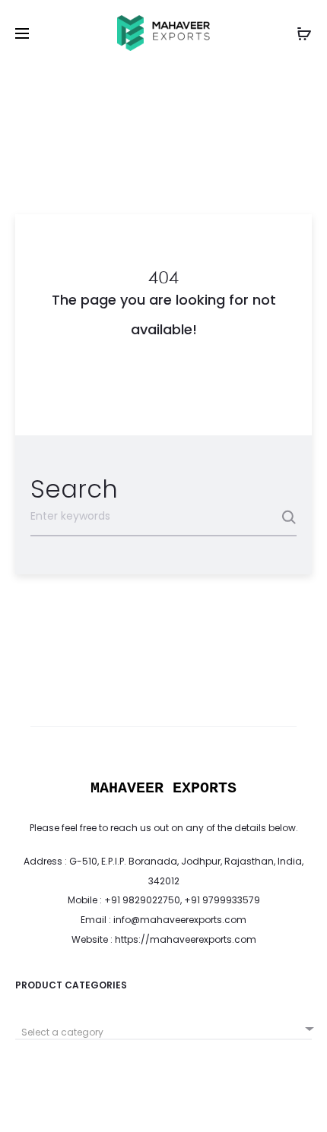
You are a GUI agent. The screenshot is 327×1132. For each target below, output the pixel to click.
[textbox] (163, 1032)
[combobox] (163, 1026)
